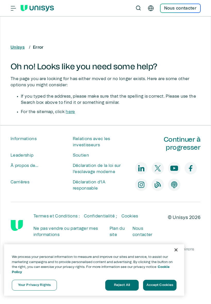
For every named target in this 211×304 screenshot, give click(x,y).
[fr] (151, 8)
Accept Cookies (159, 285)
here (70, 112)
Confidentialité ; (100, 216)
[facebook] (190, 168)
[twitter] (158, 168)
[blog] (158, 185)
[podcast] (174, 185)
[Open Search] (138, 8)
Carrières (20, 182)
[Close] (176, 250)
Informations (24, 139)
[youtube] (174, 168)
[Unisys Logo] (37, 8)
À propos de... (24, 166)
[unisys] (17, 225)
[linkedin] (141, 168)
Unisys (18, 47)
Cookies (129, 216)
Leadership (22, 155)
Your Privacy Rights (34, 285)
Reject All (122, 285)
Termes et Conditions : (56, 216)
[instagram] (141, 185)
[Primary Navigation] (13, 8)
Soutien (81, 155)
